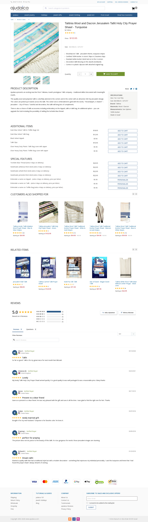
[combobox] (74, 8)
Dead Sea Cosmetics (124, 15)
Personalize (123, 180)
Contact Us (133, 2)
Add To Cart (112, 74)
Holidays (44, 15)
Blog (37, 503)
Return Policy (15, 500)
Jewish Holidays (41, 500)
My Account (101, 2)
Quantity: (68, 74)
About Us (64, 497)
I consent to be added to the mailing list (101, 503)
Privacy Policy (66, 509)
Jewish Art (90, 15)
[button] (27, 80)
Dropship (14, 506)
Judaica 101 (40, 497)
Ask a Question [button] (110, 313)
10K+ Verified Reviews (121, 2)
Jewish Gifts (58, 15)
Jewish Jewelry (30, 15)
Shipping (110, 2)
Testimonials (65, 503)
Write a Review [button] (128, 313)
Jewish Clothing (74, 15)
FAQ (12, 509)
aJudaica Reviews (67, 506)
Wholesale (14, 503)
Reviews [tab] (16, 329)
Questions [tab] (29, 329)
